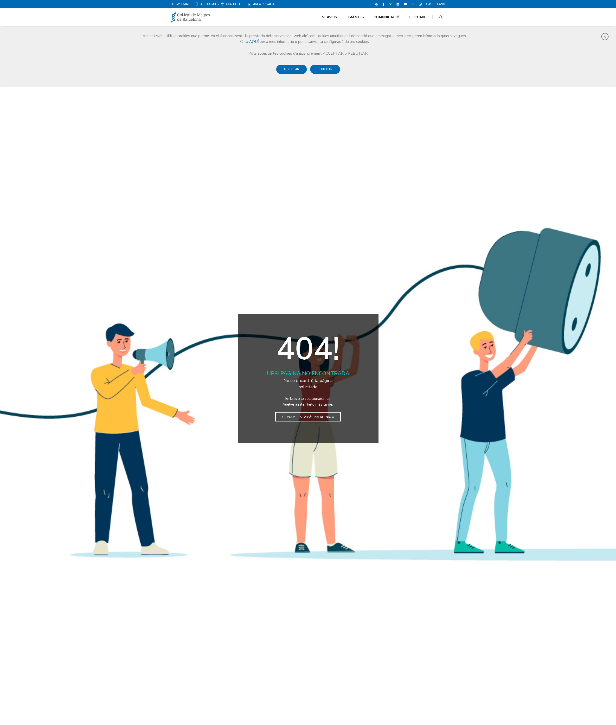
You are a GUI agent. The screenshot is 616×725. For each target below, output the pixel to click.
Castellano (435, 4)
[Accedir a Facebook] (383, 4)
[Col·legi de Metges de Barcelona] (190, 17)
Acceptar (291, 69)
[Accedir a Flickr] (398, 4)
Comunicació (386, 17)
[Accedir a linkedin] (413, 4)
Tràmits (355, 17)
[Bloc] (376, 4)
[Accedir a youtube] (405, 4)
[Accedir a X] (390, 4)
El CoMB (417, 17)
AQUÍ (254, 41)
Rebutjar (325, 69)
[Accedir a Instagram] (419, 4)
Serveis (329, 17)
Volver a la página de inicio (310, 417)
